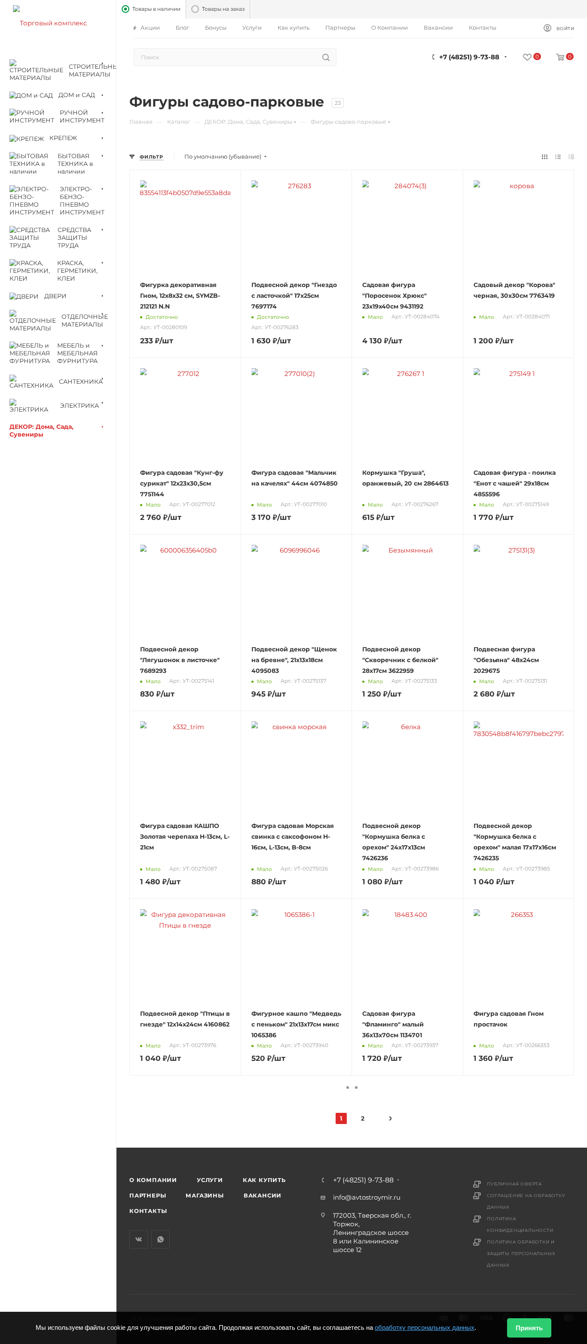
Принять (529, 1328)
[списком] (558, 157)
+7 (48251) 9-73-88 (469, 57)
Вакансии (262, 1195)
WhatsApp (160, 1239)
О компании (153, 1179)
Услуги (210, 1179)
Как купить (264, 1179)
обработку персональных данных (424, 1327)
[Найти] (325, 57)
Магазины (204, 1195)
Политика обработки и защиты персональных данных (521, 1253)
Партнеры (147, 1195)
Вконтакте (138, 1239)
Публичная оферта (514, 1184)
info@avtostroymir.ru (367, 1197)
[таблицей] (571, 157)
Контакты (148, 1210)
